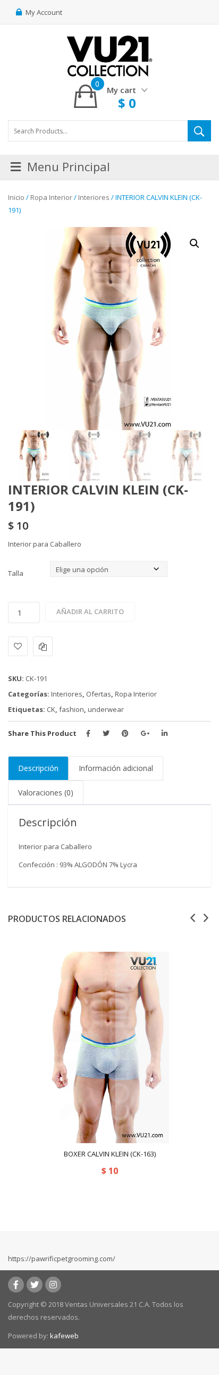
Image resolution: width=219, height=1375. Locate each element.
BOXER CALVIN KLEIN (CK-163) (110, 1154)
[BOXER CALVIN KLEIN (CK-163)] (109, 1047)
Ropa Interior (51, 197)
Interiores (94, 197)
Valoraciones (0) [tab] (45, 792)
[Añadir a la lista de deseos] (18, 646)
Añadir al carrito (90, 611)
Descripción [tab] (38, 768)
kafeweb (64, 1335)
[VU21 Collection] (109, 55)
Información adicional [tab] (116, 768)
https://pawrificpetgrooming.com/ (61, 1258)
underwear (106, 709)
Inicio (16, 197)
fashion (71, 709)
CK (51, 709)
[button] (194, 243)
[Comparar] (43, 646)
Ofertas (98, 694)
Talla (15, 573)
